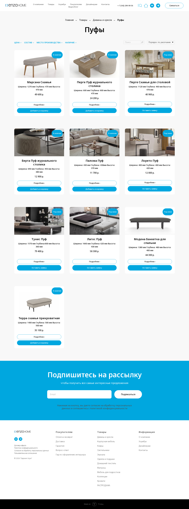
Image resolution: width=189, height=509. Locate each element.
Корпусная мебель (106, 441)
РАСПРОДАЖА (103, 485)
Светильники (103, 450)
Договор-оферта (20, 445)
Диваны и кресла (102, 20)
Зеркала (101, 454)
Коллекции (102, 476)
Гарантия (60, 446)
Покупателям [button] (76, 4)
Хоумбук (62, 4)
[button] (174, 5)
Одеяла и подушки (106, 459)
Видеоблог (73, 7)
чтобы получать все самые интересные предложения (94, 383)
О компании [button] (38, 4)
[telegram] (158, 5)
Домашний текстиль (106, 463)
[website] (140, 5)
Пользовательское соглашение (25, 453)
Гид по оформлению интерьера (71, 454)
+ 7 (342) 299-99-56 (125, 5)
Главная (69, 20)
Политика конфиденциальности (26, 448)
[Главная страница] (146, 5)
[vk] (152, 5)
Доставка (60, 441)
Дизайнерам (91, 4)
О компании (144, 437)
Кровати (101, 481)
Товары (51, 4)
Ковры (100, 446)
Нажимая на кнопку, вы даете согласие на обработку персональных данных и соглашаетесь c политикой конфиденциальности (94, 407)
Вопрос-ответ (62, 450)
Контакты (105, 4)
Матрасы (101, 467)
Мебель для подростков (108, 472)
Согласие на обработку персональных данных (31, 450)
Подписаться (128, 394)
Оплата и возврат (64, 437)
